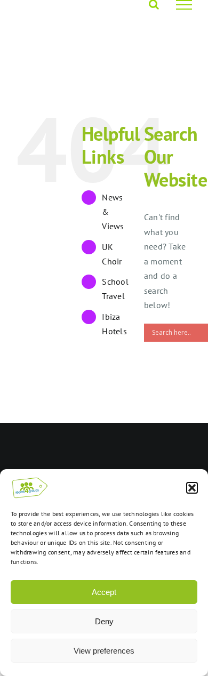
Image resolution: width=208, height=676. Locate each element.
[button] (192, 487)
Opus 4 (140, 439)
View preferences (104, 650)
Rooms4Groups (96, 439)
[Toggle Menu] (184, 5)
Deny (104, 621)
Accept (104, 592)
